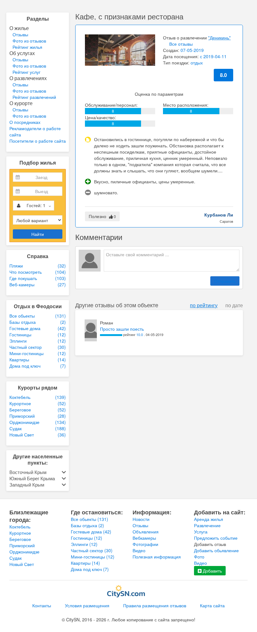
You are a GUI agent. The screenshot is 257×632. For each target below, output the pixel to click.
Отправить (225, 281)
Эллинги (84, 544)
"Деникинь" (219, 37)
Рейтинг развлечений (34, 97)
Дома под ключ (90, 569)
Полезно (102, 216)
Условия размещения (87, 605)
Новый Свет (21, 564)
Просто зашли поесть (122, 329)
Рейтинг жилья (27, 47)
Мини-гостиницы (92, 556)
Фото (199, 556)
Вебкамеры (144, 538)
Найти (37, 234)
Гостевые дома (91, 531)
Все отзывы (181, 44)
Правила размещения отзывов (154, 605)
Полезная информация (157, 556)
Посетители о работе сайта (37, 141)
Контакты (41, 605)
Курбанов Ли (218, 215)
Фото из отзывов (29, 41)
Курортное (20, 533)
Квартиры (85, 563)
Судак (15, 558)
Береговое (20, 539)
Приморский (22, 545)
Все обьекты (89, 519)
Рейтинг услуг (26, 72)
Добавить (212, 571)
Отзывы (20, 34)
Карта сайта (212, 605)
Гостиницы (86, 538)
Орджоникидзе (24, 551)
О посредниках (24, 122)
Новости (141, 519)
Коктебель (19, 526)
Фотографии (145, 544)
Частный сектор (92, 550)
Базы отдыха (87, 525)
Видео (139, 550)
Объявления (146, 531)
